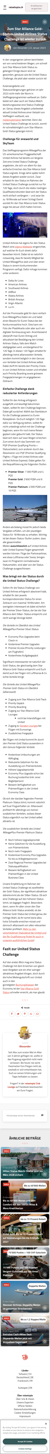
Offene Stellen (25, 1406)
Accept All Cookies (25, 1441)
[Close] (46, 1424)
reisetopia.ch (16, 7)
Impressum (25, 1416)
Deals (25, 21)
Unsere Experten (25, 1402)
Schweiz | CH (25, 1374)
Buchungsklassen (25, 985)
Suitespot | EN (25, 1387)
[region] (25, 1437)
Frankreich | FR (25, 1380)
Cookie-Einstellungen (25, 1412)
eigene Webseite (23, 247)
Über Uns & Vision (25, 1399)
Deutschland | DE (25, 1377)
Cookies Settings (25, 1448)
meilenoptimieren (12, 120)
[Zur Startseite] (25, 1359)
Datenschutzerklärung (25, 1409)
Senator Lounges (29, 726)
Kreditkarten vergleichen (36, 7)
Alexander (22, 47)
